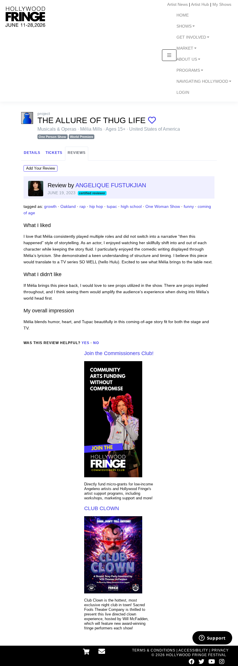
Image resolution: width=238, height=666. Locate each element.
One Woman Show (162, 206)
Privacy (220, 650)
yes (85, 343)
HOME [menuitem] (182, 15)
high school (131, 206)
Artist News (177, 4)
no (96, 343)
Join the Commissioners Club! (119, 353)
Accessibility (193, 650)
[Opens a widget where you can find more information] (212, 638)
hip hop (96, 206)
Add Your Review (40, 168)
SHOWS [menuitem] (184, 26)
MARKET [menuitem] (184, 48)
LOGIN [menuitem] (182, 92)
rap (83, 206)
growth (50, 206)
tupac (112, 206)
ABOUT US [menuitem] (186, 59)
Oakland (68, 206)
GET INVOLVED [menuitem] (191, 37)
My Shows (221, 4)
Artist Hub (200, 4)
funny (189, 206)
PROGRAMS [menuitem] (188, 70)
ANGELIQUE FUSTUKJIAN (110, 185)
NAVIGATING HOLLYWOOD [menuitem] (202, 81)
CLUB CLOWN (101, 508)
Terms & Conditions (153, 650)
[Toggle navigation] (169, 55)
